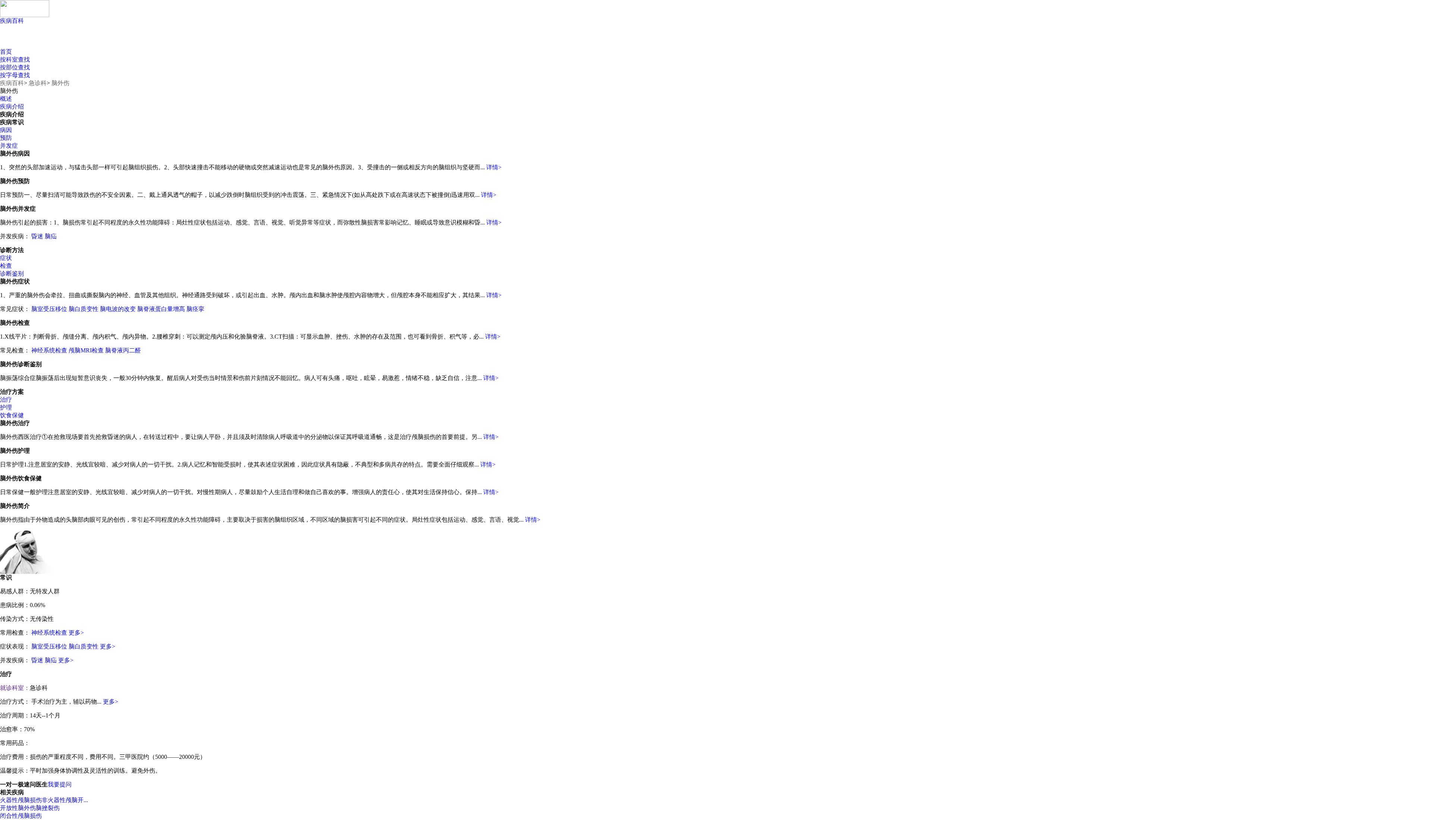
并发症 (9, 145)
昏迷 (37, 236)
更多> (76, 632)
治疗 (6, 399)
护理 (6, 407)
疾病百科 (12, 21)
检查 (6, 266)
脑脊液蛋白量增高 (161, 309)
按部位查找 (15, 67)
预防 (6, 138)
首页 (6, 51)
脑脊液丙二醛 (123, 350)
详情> (494, 167)
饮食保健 (12, 415)
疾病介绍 (12, 106)
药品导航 (133, 41)
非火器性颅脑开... (65, 800)
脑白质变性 (83, 309)
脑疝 (51, 236)
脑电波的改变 (118, 309)
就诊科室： (15, 688)
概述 (6, 98)
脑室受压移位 (49, 309)
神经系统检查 (49, 350)
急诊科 (38, 83)
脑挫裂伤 (48, 808)
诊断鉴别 (12, 273)
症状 (6, 258)
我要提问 (60, 784)
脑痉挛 (195, 309)
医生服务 (185, 41)
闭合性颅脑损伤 (21, 816)
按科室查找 (15, 59)
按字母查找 (15, 75)
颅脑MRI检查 (86, 350)
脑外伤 (60, 83)
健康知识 (29, 41)
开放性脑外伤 (18, 808)
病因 (6, 130)
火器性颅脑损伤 (21, 800)
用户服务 (81, 41)
